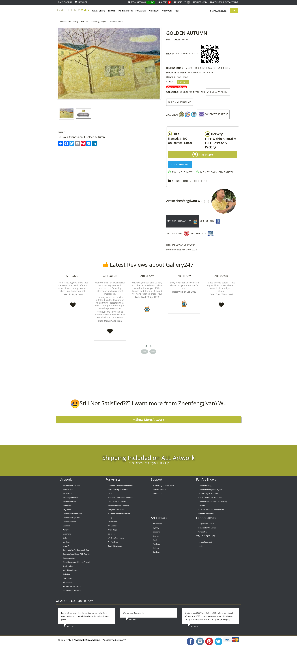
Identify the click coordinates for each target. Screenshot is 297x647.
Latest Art (66, 546)
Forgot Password (205, 542)
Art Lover (73, 276)
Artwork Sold (68, 489)
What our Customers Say (74, 601)
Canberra (156, 552)
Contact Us (157, 493)
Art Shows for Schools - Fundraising (212, 501)
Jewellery (66, 542)
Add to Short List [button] (180, 164)
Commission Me (180, 102)
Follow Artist (219, 91)
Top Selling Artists (115, 546)
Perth (155, 540)
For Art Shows (206, 479)
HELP (177, 11)
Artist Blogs (112, 530)
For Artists (113, 479)
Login (200, 546)
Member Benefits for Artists (119, 513)
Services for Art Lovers (207, 528)
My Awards (175, 233)
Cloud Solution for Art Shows (210, 497)
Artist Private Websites (71, 586)
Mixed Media (68, 582)
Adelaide (156, 544)
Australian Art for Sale (71, 485)
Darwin (156, 536)
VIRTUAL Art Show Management (211, 509)
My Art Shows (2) (179, 221)
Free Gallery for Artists (117, 501)
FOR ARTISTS (141, 11)
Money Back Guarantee (216, 172)
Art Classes (112, 526)
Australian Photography (72, 513)
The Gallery (73, 21)
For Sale (84, 21)
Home (63, 21)
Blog (110, 518)
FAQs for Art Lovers (206, 524)
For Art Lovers (206, 518)
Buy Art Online (98, 11)
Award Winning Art (70, 570)
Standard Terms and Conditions (120, 497)
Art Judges (67, 509)
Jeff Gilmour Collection (72, 590)
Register (224, 2)
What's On (202, 532)
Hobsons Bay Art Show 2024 (180, 244)
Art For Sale (159, 518)
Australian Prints (69, 522)
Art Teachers (67, 493)
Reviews (201, 505)
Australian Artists (69, 501)
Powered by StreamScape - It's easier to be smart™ (100, 639)
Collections (67, 578)
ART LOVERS (167, 11)
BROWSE (111, 11)
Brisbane (156, 532)
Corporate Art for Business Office (76, 550)
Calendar (111, 534)
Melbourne (157, 524)
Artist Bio (207, 221)
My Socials (199, 233)
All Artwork (67, 505)
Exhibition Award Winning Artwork (76, 562)
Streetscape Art (69, 558)
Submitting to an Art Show (163, 485)
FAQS (110, 493)
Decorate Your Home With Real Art (76, 554)
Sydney (156, 528)
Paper (210, 72)
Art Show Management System (210, 489)
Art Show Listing (204, 485)
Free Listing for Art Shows (208, 493)
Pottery (66, 530)
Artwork (66, 479)
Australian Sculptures (71, 518)
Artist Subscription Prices (118, 489)
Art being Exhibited (70, 497)
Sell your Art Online (116, 509)
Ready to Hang (68, 566)
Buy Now (205, 155)
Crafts (65, 538)
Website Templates (205, 513)
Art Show (147, 276)
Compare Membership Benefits (120, 485)
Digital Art (67, 574)
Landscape (182, 76)
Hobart (156, 548)
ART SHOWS (154, 11)
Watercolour (195, 72)
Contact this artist (216, 114)
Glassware (67, 534)
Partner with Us (125, 11)
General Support (159, 489)
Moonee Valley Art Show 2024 (181, 249)
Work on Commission (116, 538)
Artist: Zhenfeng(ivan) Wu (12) (188, 201)
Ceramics (66, 526)
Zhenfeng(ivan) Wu (99, 21)
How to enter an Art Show (118, 505)
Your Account (205, 536)
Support (156, 479)
